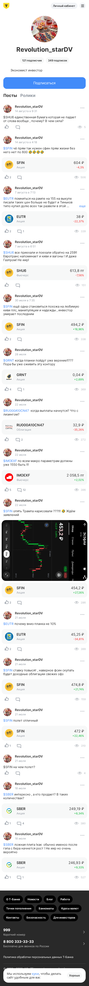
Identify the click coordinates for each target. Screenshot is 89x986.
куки (35, 973)
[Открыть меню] (82, 6)
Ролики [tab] (27, 95)
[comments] (17, 127)
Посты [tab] (10, 95)
